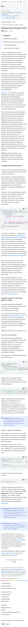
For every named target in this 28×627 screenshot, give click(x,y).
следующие (4, 503)
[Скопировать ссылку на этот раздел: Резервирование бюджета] (23, 166)
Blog (2, 6)
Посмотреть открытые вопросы (8, 588)
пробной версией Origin (10, 294)
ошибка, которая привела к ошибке (17, 255)
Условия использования (6, 620)
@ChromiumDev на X (6, 607)
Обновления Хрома (5, 594)
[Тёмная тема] (23, 209)
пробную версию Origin (18, 315)
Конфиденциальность (18, 620)
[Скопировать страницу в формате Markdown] (11, 31)
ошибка (11, 420)
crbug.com (15, 555)
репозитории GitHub (6, 553)
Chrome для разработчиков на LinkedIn (10, 612)
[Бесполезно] (22, 25)
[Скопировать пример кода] (26, 209)
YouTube (3, 609)
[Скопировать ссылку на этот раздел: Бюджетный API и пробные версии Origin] (13, 300)
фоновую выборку (21, 540)
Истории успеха (5, 596)
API (6, 93)
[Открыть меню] (2, 1)
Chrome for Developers (6, 21)
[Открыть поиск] (18, 2)
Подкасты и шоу (5, 601)
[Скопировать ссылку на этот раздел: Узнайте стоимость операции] (22, 430)
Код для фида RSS (5, 614)
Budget (3, 93)
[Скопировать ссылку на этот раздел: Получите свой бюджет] (18, 335)
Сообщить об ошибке (6, 585)
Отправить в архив (5, 599)
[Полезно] (20, 25)
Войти (24, 1)
